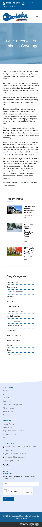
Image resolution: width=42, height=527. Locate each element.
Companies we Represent (12, 405)
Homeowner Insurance (15, 311)
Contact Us (7, 401)
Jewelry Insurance (13, 321)
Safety (9, 350)
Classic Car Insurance (15, 292)
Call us (21, 182)
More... (5, 438)
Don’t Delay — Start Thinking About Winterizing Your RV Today (28, 230)
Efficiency (10, 297)
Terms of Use (8, 411)
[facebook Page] (4, 465)
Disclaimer (7, 415)
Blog (4, 394)
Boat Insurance (12, 287)
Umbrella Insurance (14, 355)
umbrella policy (10, 152)
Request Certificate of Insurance (15, 431)
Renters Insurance (13, 340)
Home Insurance (13, 306)
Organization (11, 330)
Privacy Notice (8, 408)
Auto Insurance (12, 282)
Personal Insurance (14, 335)
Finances (10, 301)
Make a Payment (9, 424)
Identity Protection (13, 316)
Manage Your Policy (10, 434)
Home (5, 391)
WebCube (31, 526)
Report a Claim (8, 427)
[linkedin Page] (8, 465)
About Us (6, 398)
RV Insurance (12, 345)
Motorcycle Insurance (14, 326)
